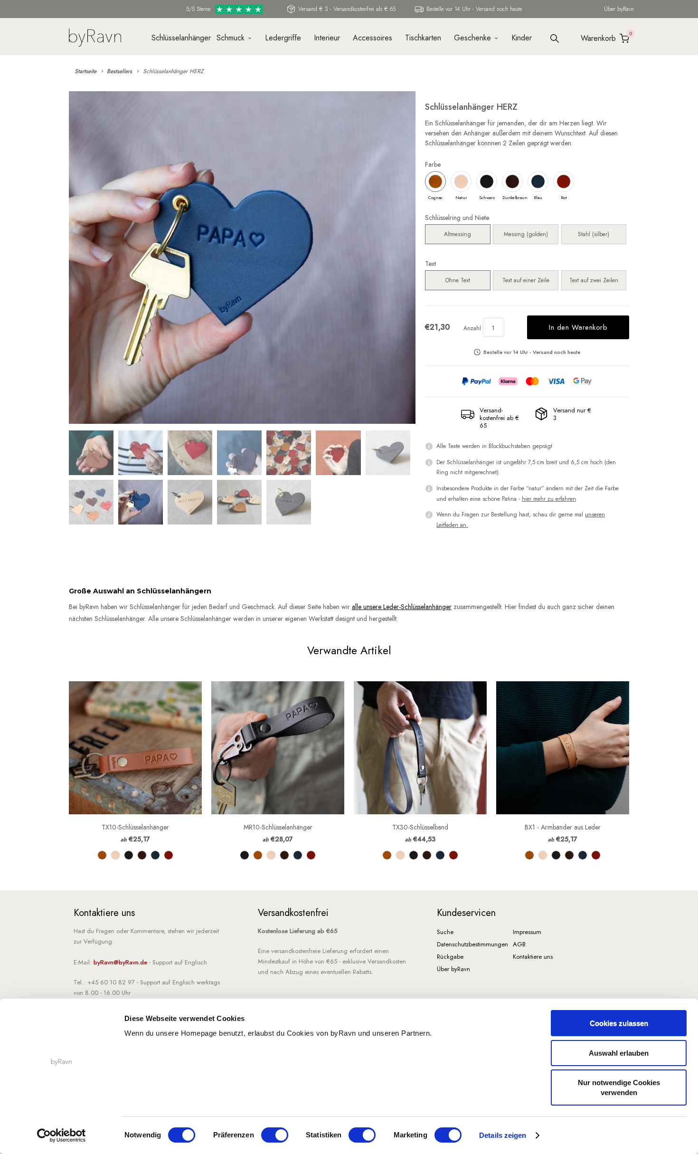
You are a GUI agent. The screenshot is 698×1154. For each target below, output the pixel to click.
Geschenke (472, 37)
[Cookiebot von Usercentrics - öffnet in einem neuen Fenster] (61, 1135)
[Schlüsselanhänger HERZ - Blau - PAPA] (242, 257)
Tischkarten (423, 37)
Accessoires (372, 37)
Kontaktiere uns (533, 956)
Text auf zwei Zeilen (593, 280)
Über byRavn (619, 9)
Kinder (521, 37)
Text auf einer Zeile (525, 280)
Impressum (527, 931)
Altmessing (457, 234)
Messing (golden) (526, 234)
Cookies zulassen (619, 1023)
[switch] (274, 1135)
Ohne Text (457, 280)
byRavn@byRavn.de (120, 962)
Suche (445, 931)
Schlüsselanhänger (177, 37)
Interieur (327, 37)
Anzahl (472, 328)
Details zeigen (502, 1135)
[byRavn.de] (95, 36)
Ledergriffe (283, 37)
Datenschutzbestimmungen (472, 944)
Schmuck (231, 37)
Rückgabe (450, 956)
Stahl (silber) (593, 234)
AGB (519, 944)
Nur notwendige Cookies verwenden (619, 1087)
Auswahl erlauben (619, 1053)
